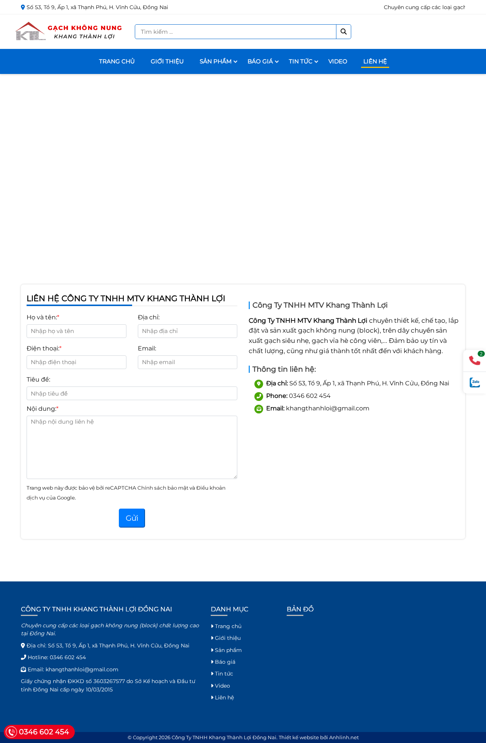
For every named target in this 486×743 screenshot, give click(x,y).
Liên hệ (375, 61)
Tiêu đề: (38, 379)
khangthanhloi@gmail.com (82, 669)
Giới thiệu (167, 61)
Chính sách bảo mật (163, 488)
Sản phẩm (216, 61)
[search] (343, 32)
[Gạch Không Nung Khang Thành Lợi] (69, 31)
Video (337, 61)
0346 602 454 (310, 395)
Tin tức (300, 61)
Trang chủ (117, 61)
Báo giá (260, 61)
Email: (147, 348)
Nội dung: (41, 408)
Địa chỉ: (148, 317)
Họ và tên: (42, 317)
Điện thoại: (43, 348)
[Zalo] (474, 382)
